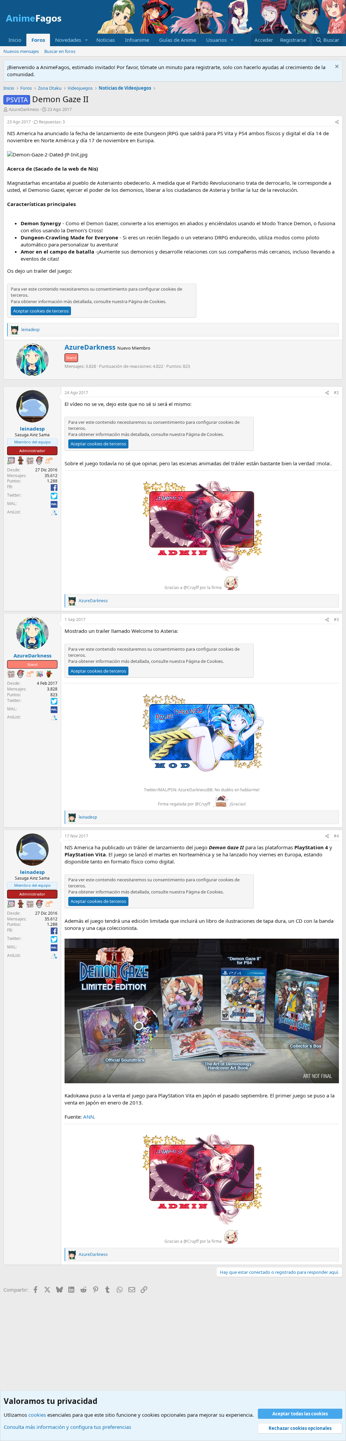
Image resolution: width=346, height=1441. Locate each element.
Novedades (68, 39)
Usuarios (216, 39)
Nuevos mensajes (21, 51)
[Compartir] (336, 122)
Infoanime (137, 39)
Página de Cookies (146, 301)
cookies (37, 1414)
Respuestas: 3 (52, 122)
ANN (88, 1116)
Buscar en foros (59, 51)
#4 (336, 836)
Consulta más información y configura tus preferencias (67, 1426)
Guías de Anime (177, 39)
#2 (336, 392)
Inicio (14, 39)
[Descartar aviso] (336, 67)
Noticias (105, 39)
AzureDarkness (24, 109)
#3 (336, 619)
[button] (86, 40)
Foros (38, 39)
